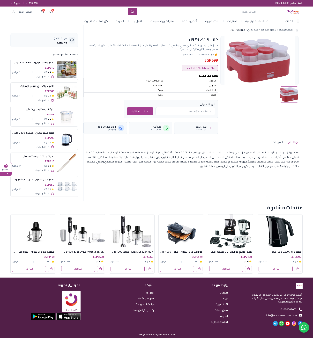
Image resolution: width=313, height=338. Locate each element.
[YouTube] (287, 323)
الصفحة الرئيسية (254, 21)
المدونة (120, 21)
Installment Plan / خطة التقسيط (200, 68)
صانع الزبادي (252, 29)
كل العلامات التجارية (96, 21)
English (17, 3)
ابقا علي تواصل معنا (144, 310)
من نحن (225, 298)
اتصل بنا (137, 21)
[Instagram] (293, 323)
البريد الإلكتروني (207, 104)
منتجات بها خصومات (162, 21)
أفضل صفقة (189, 21)
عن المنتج (293, 142)
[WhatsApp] (281, 323)
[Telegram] (275, 323)
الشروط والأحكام (146, 298)
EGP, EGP (33, 3)
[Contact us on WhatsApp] (304, 328)
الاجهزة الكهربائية (268, 29)
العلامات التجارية (220, 321)
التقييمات (278, 142)
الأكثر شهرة (212, 21)
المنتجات (232, 21)
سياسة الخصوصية (145, 304)
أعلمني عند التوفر (140, 111)
